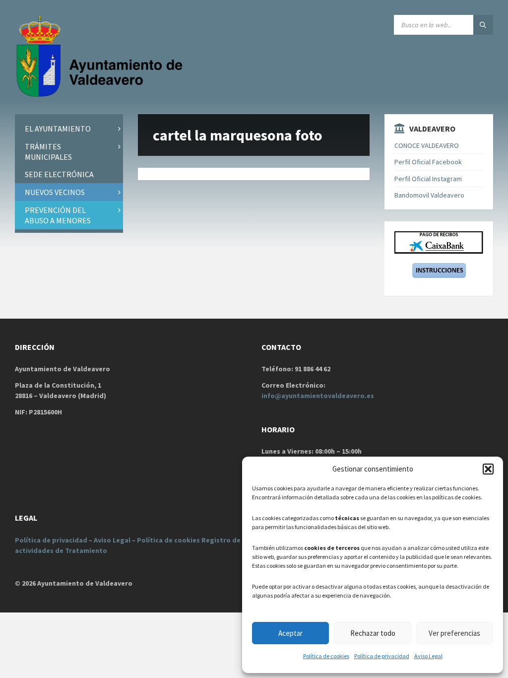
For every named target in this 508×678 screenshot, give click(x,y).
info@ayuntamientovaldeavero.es (317, 395)
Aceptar (290, 633)
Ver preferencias (454, 633)
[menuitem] (69, 128)
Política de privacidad (381, 656)
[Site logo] (102, 95)
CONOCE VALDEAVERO (426, 145)
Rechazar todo (372, 633)
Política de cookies (326, 656)
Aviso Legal (428, 656)
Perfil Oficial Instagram (428, 178)
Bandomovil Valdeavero (429, 195)
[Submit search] (483, 25)
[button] (488, 469)
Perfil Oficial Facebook (428, 161)
